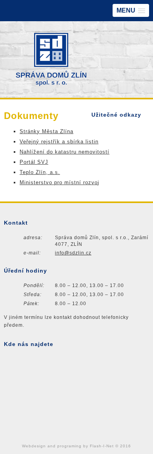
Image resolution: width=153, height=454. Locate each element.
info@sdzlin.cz (73, 253)
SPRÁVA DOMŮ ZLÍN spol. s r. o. (51, 59)
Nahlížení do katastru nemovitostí (64, 152)
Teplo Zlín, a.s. (40, 172)
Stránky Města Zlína (46, 131)
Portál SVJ (34, 162)
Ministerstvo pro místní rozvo (59, 182)
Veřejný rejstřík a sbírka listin (59, 142)
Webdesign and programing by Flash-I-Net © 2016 (76, 446)
